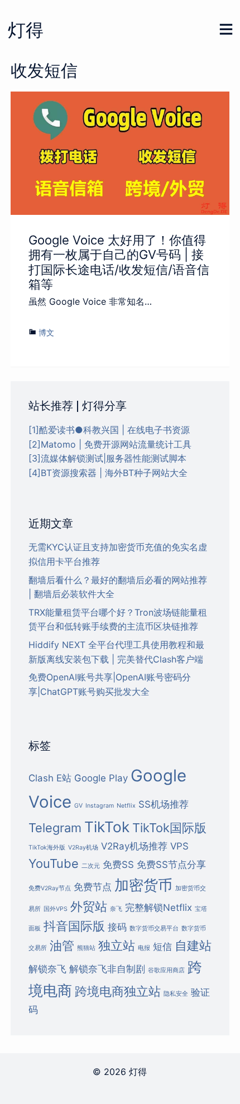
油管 (62, 945)
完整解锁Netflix (158, 907)
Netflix (126, 805)
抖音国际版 (74, 926)
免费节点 (93, 886)
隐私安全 (176, 993)
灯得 (26, 30)
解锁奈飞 (47, 969)
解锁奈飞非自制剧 (107, 969)
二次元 (90, 866)
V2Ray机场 (83, 847)
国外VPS (56, 909)
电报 (144, 948)
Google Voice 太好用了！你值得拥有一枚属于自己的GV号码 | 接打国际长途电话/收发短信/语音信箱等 (118, 262)
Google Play (101, 778)
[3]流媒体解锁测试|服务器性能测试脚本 (107, 458)
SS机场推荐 (163, 804)
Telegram (54, 827)
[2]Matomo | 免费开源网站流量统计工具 (109, 444)
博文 (46, 332)
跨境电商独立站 (118, 991)
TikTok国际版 (169, 827)
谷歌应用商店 (166, 970)
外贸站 (88, 906)
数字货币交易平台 (154, 928)
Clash (41, 778)
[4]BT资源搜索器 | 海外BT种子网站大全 (108, 472)
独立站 (116, 945)
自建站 (193, 945)
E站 (63, 778)
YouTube (53, 863)
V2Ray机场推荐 (134, 846)
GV (78, 805)
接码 (117, 927)
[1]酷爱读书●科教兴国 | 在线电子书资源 (109, 429)
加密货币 (143, 885)
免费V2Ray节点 (49, 888)
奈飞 (116, 909)
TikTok (106, 827)
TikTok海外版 (46, 847)
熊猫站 (86, 948)
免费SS (118, 864)
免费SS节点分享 (171, 864)
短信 (162, 946)
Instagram (99, 805)
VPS (179, 846)
